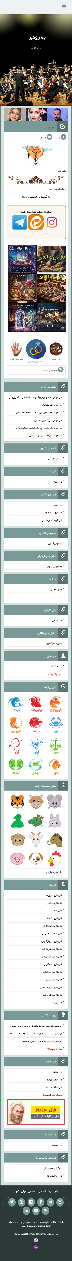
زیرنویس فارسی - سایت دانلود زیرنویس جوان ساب (37, 1025)
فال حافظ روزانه (54, 1079)
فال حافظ (57, 1071)
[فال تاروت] (51, 260)
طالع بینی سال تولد (53, 872)
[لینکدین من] (26, 1211)
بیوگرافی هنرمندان (53, 1168)
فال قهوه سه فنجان (52, 512)
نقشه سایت (20, 1233)
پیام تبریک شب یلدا (52, 1094)
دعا (27, 197)
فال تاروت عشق (54, 979)
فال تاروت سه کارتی (52, 933)
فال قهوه (58, 504)
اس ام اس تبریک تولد (51, 404)
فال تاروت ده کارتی (52, 971)
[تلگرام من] (50, 1202)
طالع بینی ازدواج (54, 566)
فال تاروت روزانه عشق (51, 987)
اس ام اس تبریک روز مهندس (48, 420)
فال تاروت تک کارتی (52, 925)
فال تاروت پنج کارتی (52, 948)
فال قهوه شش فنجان (52, 520)
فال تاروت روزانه (53, 895)
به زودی (37, 36)
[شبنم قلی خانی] (15, 115)
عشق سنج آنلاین (54, 643)
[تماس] (21, 1202)
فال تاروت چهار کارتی (51, 941)
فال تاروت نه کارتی (53, 964)
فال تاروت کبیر (54, 902)
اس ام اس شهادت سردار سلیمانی (45, 435)
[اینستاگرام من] (31, 1202)
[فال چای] (51, 318)
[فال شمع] (22, 289)
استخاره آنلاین (55, 458)
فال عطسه (57, 1144)
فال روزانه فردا (54, 1175)
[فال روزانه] (22, 260)
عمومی (45, 369)
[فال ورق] (22, 318)
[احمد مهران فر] (57, 115)
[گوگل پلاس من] (45, 1211)
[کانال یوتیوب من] (36, 1211)
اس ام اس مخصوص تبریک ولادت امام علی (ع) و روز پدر (35, 396)
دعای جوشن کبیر (53, 589)
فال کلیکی (57, 620)
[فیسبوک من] (40, 1202)
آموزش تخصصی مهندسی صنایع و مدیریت (42, 1041)
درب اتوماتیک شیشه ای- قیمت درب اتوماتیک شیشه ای (35, 1033)
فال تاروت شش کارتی (51, 956)
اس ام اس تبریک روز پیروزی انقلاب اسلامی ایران (39, 427)
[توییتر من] (12, 1202)
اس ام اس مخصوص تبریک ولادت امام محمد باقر (39, 412)
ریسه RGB (56, 666)
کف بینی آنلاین (55, 543)
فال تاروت (57, 1002)
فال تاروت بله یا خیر (52, 994)
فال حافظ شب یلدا (53, 1087)
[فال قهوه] (51, 289)
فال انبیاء (57, 481)
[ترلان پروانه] (36, 115)
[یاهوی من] (60, 1202)
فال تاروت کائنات (53, 918)
